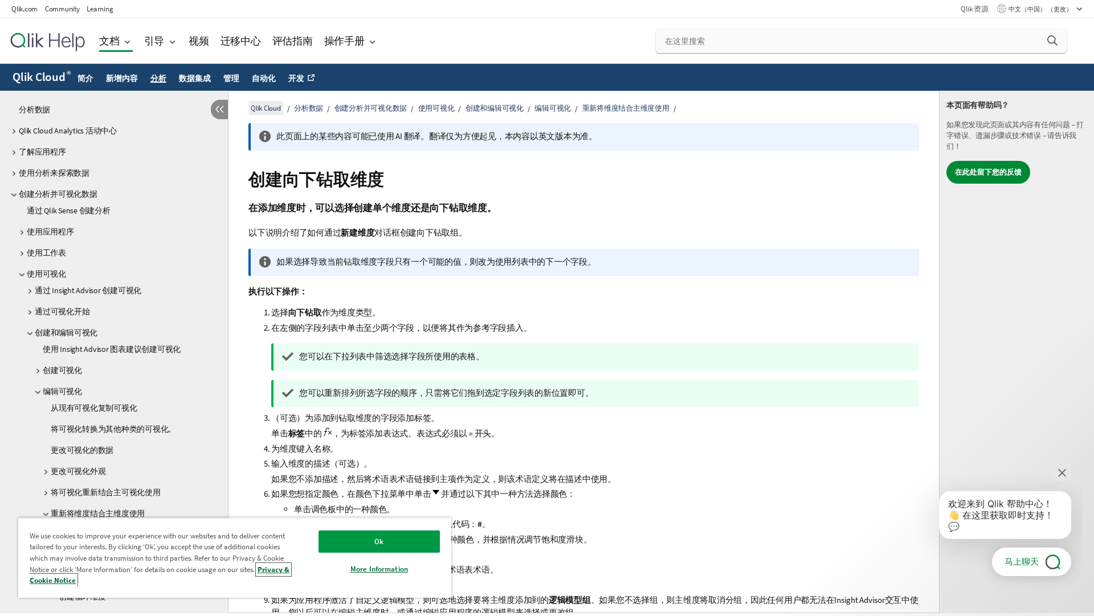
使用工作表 (46, 253)
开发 (296, 78)
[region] (234, 557)
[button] (1052, 40)
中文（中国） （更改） (1041, 9)
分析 (158, 78)
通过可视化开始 (62, 311)
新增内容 (121, 78)
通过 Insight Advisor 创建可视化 (88, 290)
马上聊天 (1022, 561)
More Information (379, 569)
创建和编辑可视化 (66, 332)
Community (62, 9)
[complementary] (1017, 352)
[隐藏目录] (219, 109)
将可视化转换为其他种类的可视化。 (113, 429)
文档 (109, 40)
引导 (154, 40)
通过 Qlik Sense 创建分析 (69, 210)
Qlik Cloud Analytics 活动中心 (68, 130)
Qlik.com (24, 9)
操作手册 (344, 40)
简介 (85, 78)
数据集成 (194, 78)
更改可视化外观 (78, 471)
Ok (378, 541)
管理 (231, 78)
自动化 (263, 78)
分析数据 (34, 109)
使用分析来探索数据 (54, 173)
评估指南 (292, 40)
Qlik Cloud (41, 77)
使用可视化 (46, 274)
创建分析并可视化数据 (58, 194)
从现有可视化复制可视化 (94, 408)
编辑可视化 (62, 391)
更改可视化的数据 (82, 450)
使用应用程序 (50, 231)
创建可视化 (62, 370)
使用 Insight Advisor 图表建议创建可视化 (112, 349)
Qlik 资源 (974, 9)
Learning (100, 9)
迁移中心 (241, 40)
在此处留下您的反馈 (988, 172)
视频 (199, 40)
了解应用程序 (42, 152)
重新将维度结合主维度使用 (98, 513)
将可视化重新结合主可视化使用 (106, 492)
